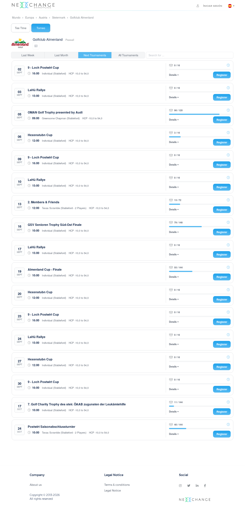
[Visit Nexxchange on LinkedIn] (197, 486)
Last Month (61, 55)
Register (221, 75)
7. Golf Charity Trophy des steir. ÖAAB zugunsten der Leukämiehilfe (77, 404)
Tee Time (20, 28)
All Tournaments (128, 55)
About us (36, 485)
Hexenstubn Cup (40, 135)
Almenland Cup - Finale (45, 269)
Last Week (27, 55)
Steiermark (58, 17)
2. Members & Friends (43, 202)
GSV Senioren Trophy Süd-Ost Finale (55, 224)
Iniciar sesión (212, 5)
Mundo (16, 17)
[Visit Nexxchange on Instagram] (180, 486)
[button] (36, 46)
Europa (29, 17)
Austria (43, 17)
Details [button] (173, 75)
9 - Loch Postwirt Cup (43, 67)
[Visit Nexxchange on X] (188, 486)
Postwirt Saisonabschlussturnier (51, 426)
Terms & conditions (117, 485)
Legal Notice (112, 490)
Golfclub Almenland (82, 17)
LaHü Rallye (36, 90)
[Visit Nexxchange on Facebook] (205, 486)
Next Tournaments (95, 55)
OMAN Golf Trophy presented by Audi (55, 112)
